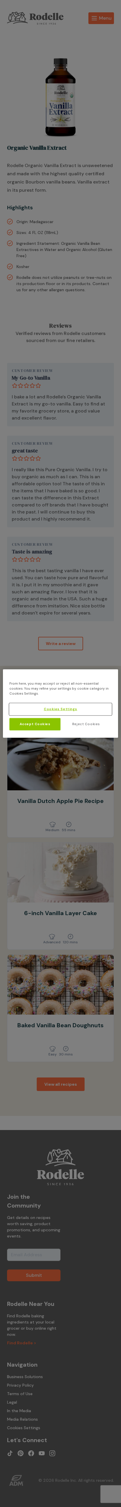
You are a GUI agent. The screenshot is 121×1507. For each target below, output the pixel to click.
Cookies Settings (60, 709)
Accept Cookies (35, 724)
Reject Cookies (86, 724)
